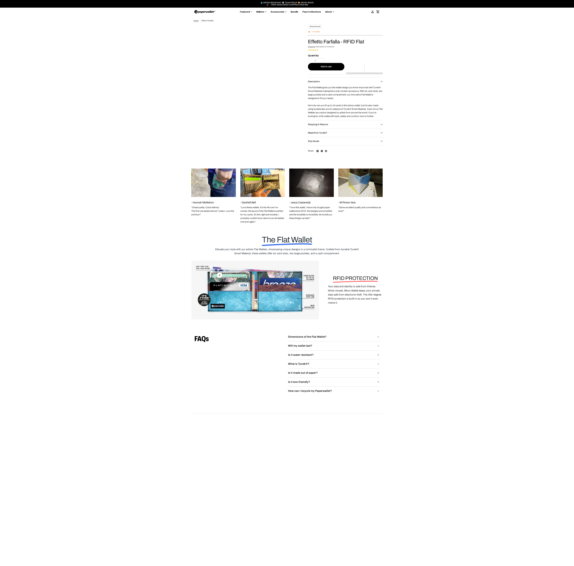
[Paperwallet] (204, 12)
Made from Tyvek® (317, 133)
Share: (311, 151)
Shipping (311, 47)
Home (196, 21)
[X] (322, 151)
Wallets (260, 12)
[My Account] (372, 12)
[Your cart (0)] (378, 12)
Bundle (294, 12)
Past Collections (311, 12)
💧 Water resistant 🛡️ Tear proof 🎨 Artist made (287, 3)
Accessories (277, 12)
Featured (245, 12)
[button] (364, 67)
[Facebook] (317, 151)
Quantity (313, 55)
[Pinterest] (326, 151)
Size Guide (313, 141)
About (328, 12)
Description (314, 81)
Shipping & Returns (318, 124)
